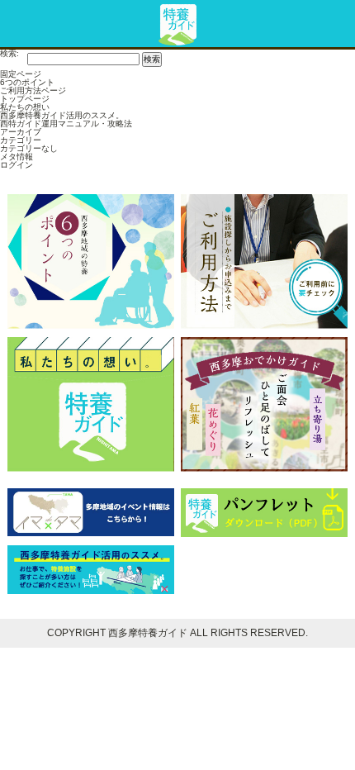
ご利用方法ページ (33, 90)
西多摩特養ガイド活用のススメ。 (62, 115)
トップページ (25, 98)
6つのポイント (27, 82)
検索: (9, 54)
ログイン (16, 164)
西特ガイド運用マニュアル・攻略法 (66, 123)
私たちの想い (25, 107)
